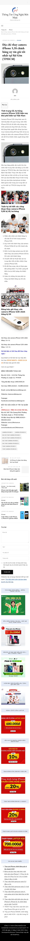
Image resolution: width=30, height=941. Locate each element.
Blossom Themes (15, 932)
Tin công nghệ (10, 486)
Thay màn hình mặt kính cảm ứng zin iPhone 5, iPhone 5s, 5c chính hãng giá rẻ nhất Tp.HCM (16, 901)
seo (15, 95)
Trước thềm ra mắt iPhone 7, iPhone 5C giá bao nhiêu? (9, 517)
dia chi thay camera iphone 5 (11, 435)
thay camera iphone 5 (9, 446)
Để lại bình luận (15, 99)
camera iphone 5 (7, 432)
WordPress (16, 934)
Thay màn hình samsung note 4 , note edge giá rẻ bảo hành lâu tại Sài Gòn (16, 894)
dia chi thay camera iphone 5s (11, 438)
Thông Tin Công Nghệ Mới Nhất (15, 16)
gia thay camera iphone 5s (10, 443)
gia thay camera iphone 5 (10, 440)
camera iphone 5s (20, 432)
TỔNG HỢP (4, 487)
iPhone (19, 40)
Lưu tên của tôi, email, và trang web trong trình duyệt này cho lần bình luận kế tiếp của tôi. (15, 565)
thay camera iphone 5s (9, 449)
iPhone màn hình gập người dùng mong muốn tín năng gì (9, 491)
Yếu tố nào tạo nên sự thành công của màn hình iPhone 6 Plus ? (9, 504)
